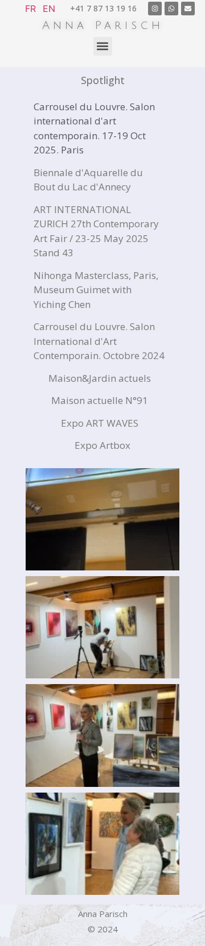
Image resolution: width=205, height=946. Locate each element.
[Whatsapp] (171, 8)
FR (30, 8)
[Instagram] (155, 8)
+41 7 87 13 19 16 (103, 8)
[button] (102, 46)
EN (49, 8)
